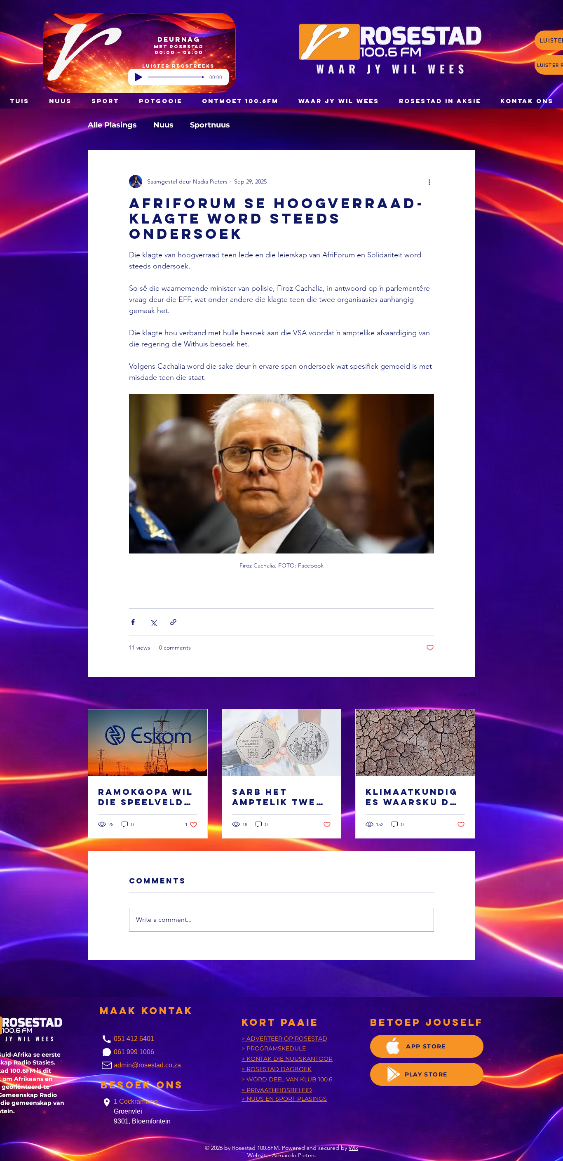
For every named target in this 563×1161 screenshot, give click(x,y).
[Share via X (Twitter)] (153, 622)
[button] (160, 100)
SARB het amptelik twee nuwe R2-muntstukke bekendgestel (277, 797)
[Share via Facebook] (133, 622)
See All (466, 693)
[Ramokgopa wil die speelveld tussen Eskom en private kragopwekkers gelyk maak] (147, 742)
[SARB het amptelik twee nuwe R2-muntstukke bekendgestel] (281, 742)
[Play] (138, 77)
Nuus (163, 125)
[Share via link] (173, 622)
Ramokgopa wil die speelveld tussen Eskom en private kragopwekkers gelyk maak (145, 797)
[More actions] (429, 181)
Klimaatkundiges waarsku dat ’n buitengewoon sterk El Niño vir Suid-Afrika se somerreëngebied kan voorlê (414, 797)
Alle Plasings (112, 125)
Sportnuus (210, 125)
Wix (353, 1148)
